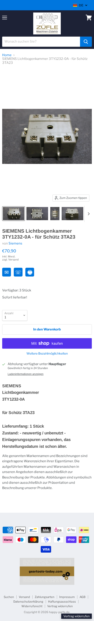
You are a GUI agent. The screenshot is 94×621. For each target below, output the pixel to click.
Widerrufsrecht (31, 606)
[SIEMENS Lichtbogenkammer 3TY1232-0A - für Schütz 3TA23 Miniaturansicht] (13, 214)
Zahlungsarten (44, 597)
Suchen (9, 597)
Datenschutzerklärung (28, 601)
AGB (82, 597)
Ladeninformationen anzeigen (26, 374)
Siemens (15, 243)
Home (7, 55)
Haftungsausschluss (62, 601)
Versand (24, 597)
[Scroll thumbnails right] (87, 214)
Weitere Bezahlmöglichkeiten (47, 353)
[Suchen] (86, 42)
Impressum (67, 597)
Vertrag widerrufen (60, 606)
